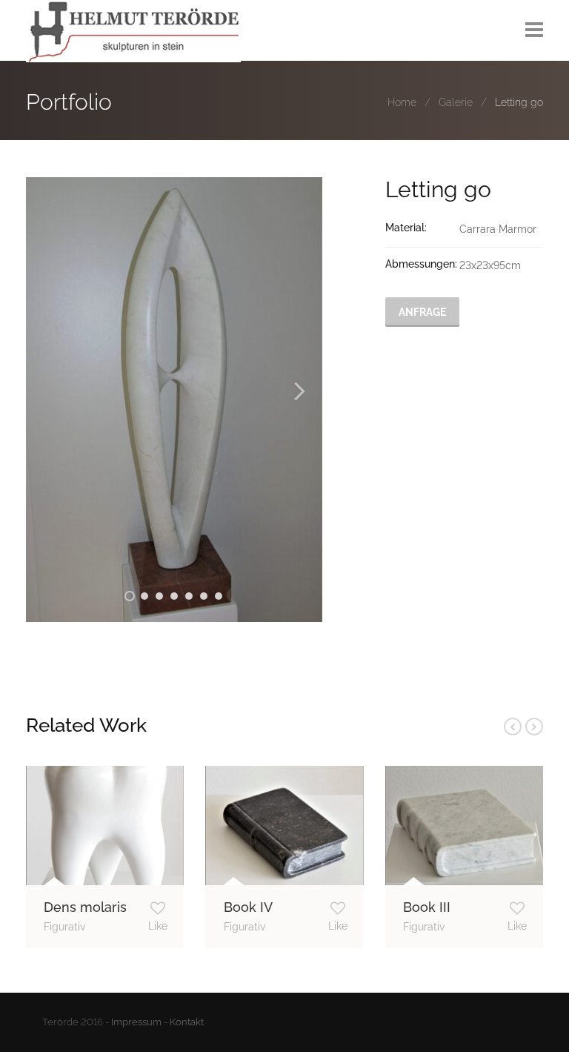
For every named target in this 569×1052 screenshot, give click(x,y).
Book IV (248, 907)
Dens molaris (85, 907)
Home (401, 102)
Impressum (136, 1022)
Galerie (456, 102)
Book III (426, 907)
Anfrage (422, 312)
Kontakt (187, 1022)
